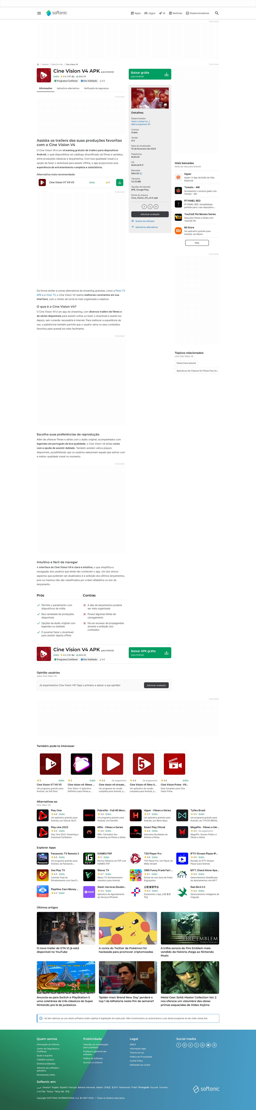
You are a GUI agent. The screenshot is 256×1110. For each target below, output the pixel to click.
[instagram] (184, 1045)
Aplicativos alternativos (146, 227)
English (55, 1087)
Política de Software (93, 1058)
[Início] (38, 64)
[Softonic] (56, 13)
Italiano (99, 1087)
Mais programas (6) (140, 124)
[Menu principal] (39, 13)
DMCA (133, 1044)
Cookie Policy (136, 1061)
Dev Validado (90, 81)
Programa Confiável (67, 81)
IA (164, 13)
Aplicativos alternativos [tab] (68, 88)
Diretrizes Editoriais (46, 1063)
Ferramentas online (46, 1074)
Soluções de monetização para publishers (95, 1046)
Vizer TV (51, 294)
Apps (138, 13)
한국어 (115, 1087)
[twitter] (150, 206)
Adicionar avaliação (150, 214)
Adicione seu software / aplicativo (48, 1069)
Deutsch (47, 1087)
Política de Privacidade (141, 1056)
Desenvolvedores (199, 13)
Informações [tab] (45, 88)
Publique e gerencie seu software (95, 1053)
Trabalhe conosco (45, 1059)
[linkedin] (202, 1045)
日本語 (107, 1087)
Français (73, 1087)
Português (143, 1087)
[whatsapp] (156, 206)
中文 (67, 1091)
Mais (197, 243)
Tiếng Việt (59, 1091)
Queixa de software (144, 221)
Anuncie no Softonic (93, 1062)
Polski (134, 1087)
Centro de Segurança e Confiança (48, 1050)
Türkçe (50, 1091)
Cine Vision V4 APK (83, 71)
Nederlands (124, 1087)
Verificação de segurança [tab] (96, 88)
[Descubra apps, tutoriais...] (217, 13)
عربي (39, 1087)
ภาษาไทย (41, 1091)
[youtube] (208, 1045)
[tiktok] (190, 1045)
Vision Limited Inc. (140, 121)
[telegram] (214, 1045)
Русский (154, 1087)
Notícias (177, 13)
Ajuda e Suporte (44, 1055)
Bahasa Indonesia (86, 1087)
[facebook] (144, 206)
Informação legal (138, 1048)
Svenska (163, 1087)
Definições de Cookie (140, 1065)
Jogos (151, 13)
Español (63, 1087)
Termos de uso (137, 1052)
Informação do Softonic (48, 1044)
